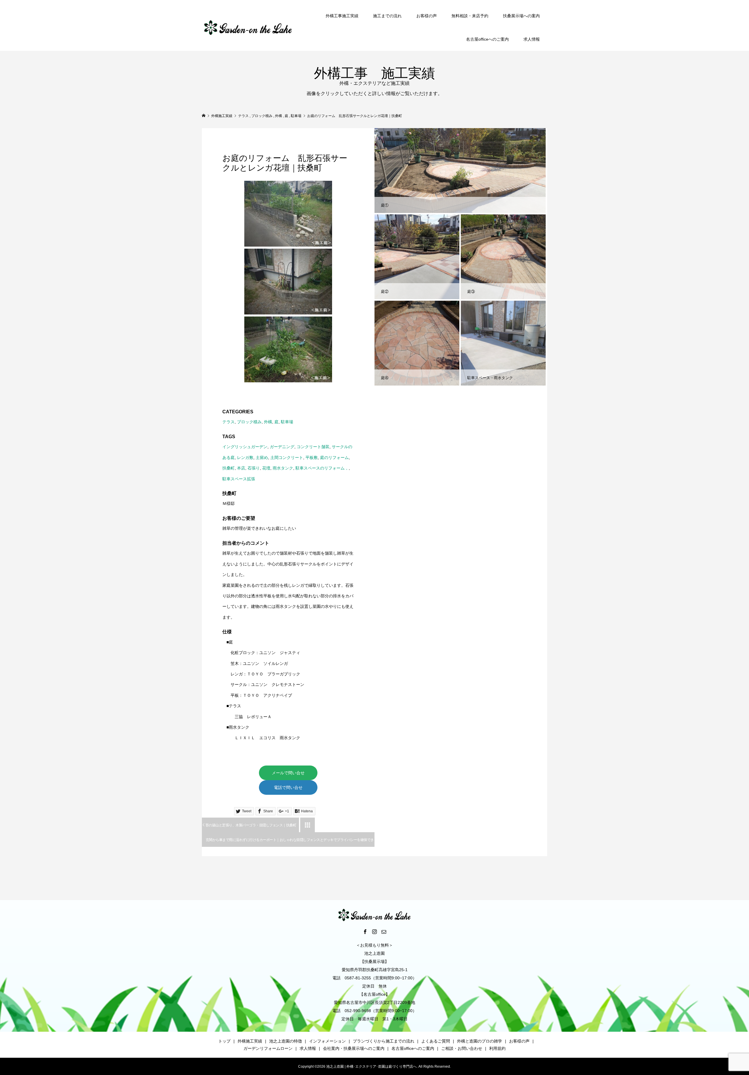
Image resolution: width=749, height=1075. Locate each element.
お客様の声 (426, 15)
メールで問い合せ (288, 772)
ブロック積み (249, 421)
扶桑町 (228, 468)
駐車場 (287, 421)
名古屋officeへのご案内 (487, 39)
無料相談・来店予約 (469, 15)
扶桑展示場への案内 (521, 15)
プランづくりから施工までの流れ (383, 1041)
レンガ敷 (245, 457)
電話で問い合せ (288, 787)
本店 (241, 468)
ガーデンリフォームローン (268, 1048)
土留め (262, 457)
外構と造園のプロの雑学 (479, 1041)
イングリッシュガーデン (244, 446)
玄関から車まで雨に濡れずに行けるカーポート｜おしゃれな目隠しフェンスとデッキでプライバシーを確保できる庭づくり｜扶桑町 (290, 842)
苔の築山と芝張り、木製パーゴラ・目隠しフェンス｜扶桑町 (249, 825)
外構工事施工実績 (342, 15)
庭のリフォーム (334, 457)
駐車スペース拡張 (238, 479)
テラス (228, 421)
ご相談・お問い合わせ (461, 1048)
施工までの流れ (387, 15)
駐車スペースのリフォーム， (322, 468)
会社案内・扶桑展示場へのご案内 (353, 1048)
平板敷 (311, 457)
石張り (254, 468)
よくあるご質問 (435, 1041)
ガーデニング (282, 446)
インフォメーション (327, 1041)
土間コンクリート (286, 457)
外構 (268, 421)
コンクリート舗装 (313, 446)
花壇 (266, 468)
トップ (224, 1041)
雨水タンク (283, 468)
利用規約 (497, 1048)
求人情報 (531, 39)
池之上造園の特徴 (285, 1041)
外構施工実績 (250, 1041)
